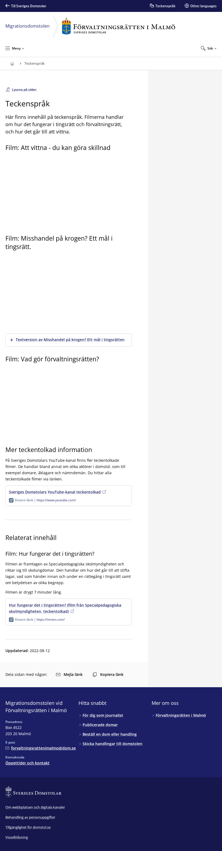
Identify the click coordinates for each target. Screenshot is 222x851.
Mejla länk (73, 674)
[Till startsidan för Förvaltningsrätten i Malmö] (12, 63)
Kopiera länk (111, 674)
